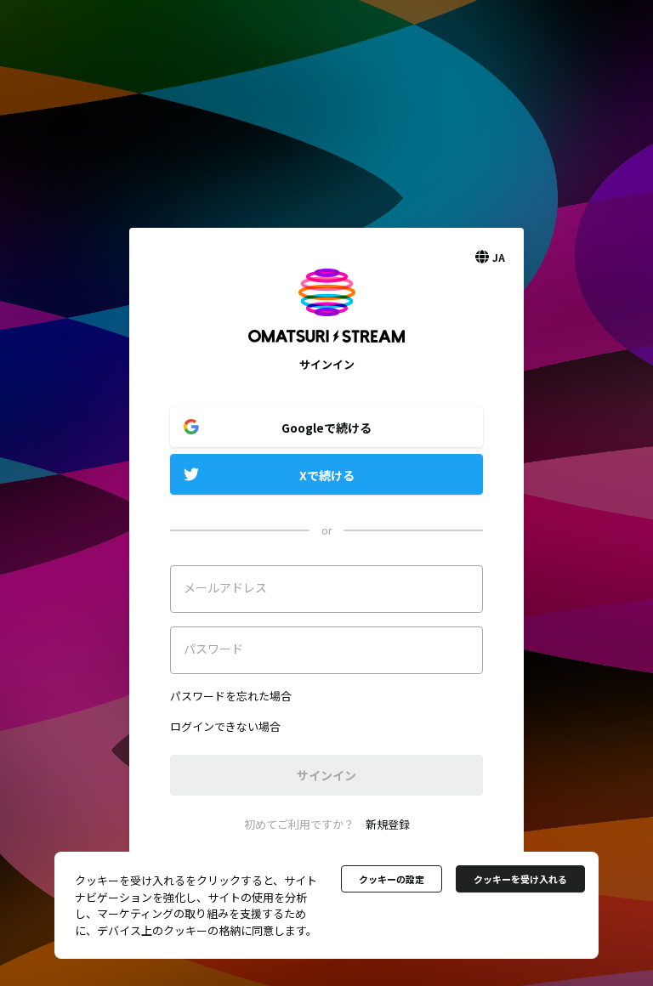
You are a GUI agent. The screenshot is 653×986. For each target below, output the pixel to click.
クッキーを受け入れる (520, 879)
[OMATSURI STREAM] (326, 348)
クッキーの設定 (391, 879)
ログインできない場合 (225, 726)
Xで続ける (327, 475)
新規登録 (388, 824)
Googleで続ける (326, 427)
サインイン (326, 775)
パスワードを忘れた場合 (231, 696)
